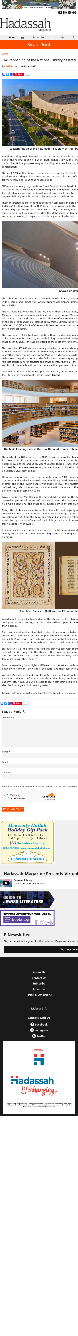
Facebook (41, 1032)
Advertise (39, 997)
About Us (39, 980)
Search (64, 45)
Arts (5, 61)
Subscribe (38, 45)
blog (48, 541)
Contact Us (39, 985)
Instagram (41, 1038)
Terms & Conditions (39, 1002)
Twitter (41, 1044)
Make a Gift (39, 1016)
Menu (12, 45)
